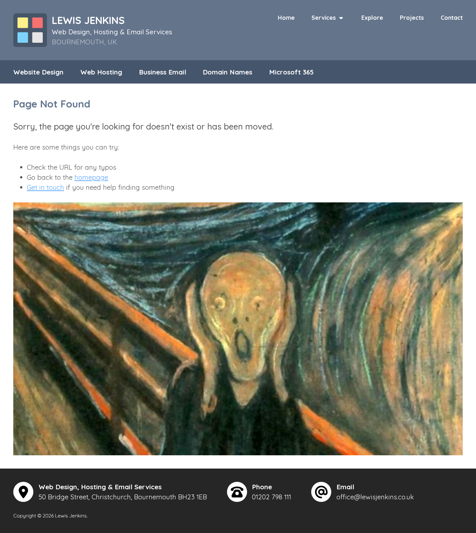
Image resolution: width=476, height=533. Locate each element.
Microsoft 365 (291, 72)
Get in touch (45, 187)
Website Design (38, 72)
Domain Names (227, 72)
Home (286, 17)
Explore (372, 17)
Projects (412, 17)
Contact (452, 17)
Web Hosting (101, 72)
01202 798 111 (271, 497)
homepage (91, 177)
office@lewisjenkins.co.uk (375, 497)
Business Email (162, 72)
